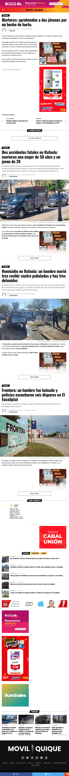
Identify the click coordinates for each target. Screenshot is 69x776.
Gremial (12, 763)
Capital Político (20, 763)
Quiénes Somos (35, 765)
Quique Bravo (14, 176)
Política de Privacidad (59, 763)
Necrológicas (47, 763)
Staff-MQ (12, 31)
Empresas (30, 763)
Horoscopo (38, 763)
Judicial (5, 763)
